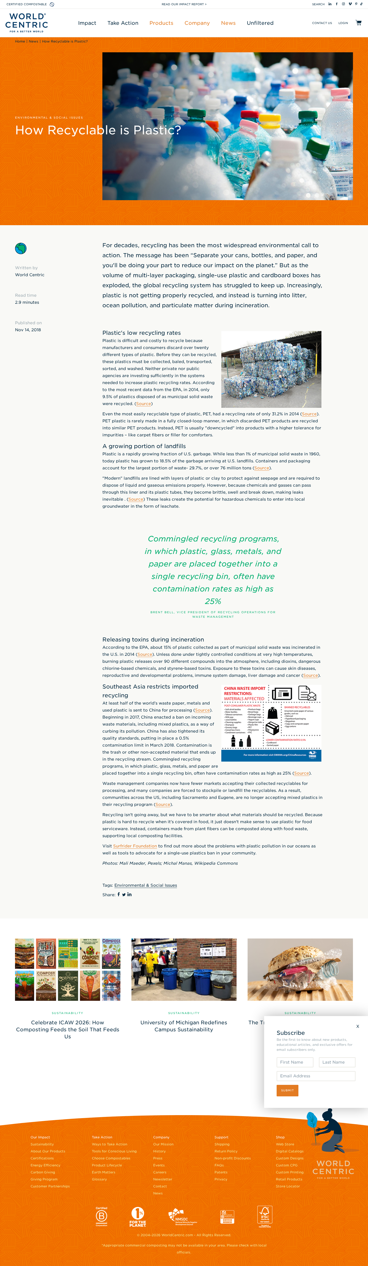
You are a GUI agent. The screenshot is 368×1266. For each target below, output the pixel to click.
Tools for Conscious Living (114, 1151)
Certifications (42, 1158)
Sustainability (42, 1144)
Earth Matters (103, 1172)
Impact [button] (87, 23)
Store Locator (288, 1186)
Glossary (99, 1179)
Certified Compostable (27, 4)
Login (343, 23)
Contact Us (322, 23)
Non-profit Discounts (233, 1158)
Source (143, 403)
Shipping (222, 1144)
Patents (221, 1172)
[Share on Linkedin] (129, 893)
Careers (159, 1172)
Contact (160, 1186)
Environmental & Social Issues (145, 885)
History (159, 1151)
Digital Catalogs (290, 1151)
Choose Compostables (111, 1158)
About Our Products (48, 1151)
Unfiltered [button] (260, 23)
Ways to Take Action (109, 1144)
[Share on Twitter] (124, 893)
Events (159, 1165)
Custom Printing (290, 1172)
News (158, 1193)
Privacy (221, 1179)
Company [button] (197, 23)
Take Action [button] (122, 23)
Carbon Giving (43, 1172)
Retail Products (289, 1179)
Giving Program (44, 1179)
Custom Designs (290, 1158)
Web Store (285, 1144)
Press (157, 1158)
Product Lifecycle (107, 1165)
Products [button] (161, 23)
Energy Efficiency (45, 1165)
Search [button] (318, 4)
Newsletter (162, 1179)
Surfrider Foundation (135, 846)
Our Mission (163, 1144)
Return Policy (226, 1151)
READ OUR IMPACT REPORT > (184, 4)
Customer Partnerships (50, 1186)
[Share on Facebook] (119, 893)
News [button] (228, 23)
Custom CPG (287, 1165)
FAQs (219, 1165)
